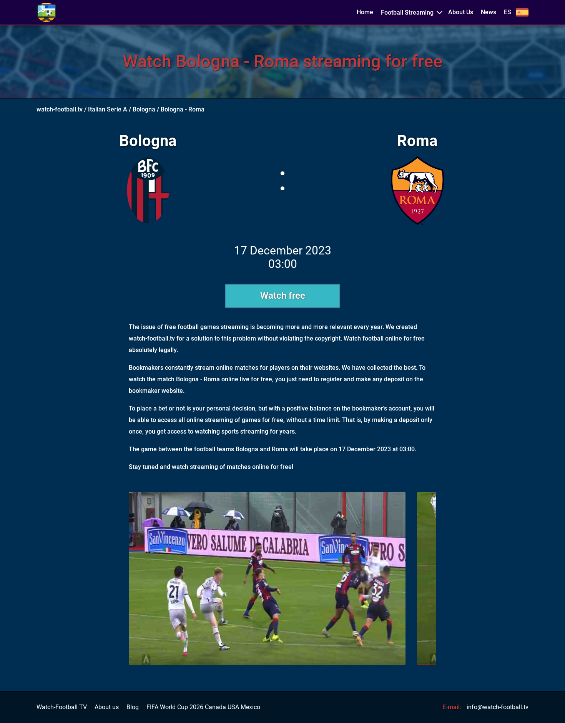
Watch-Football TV (62, 707)
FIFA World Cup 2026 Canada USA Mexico (203, 707)
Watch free (282, 295)
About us (107, 707)
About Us (460, 12)
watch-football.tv (60, 109)
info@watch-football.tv (497, 707)
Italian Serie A (107, 109)
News (488, 12)
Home (365, 12)
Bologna (144, 109)
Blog (132, 707)
